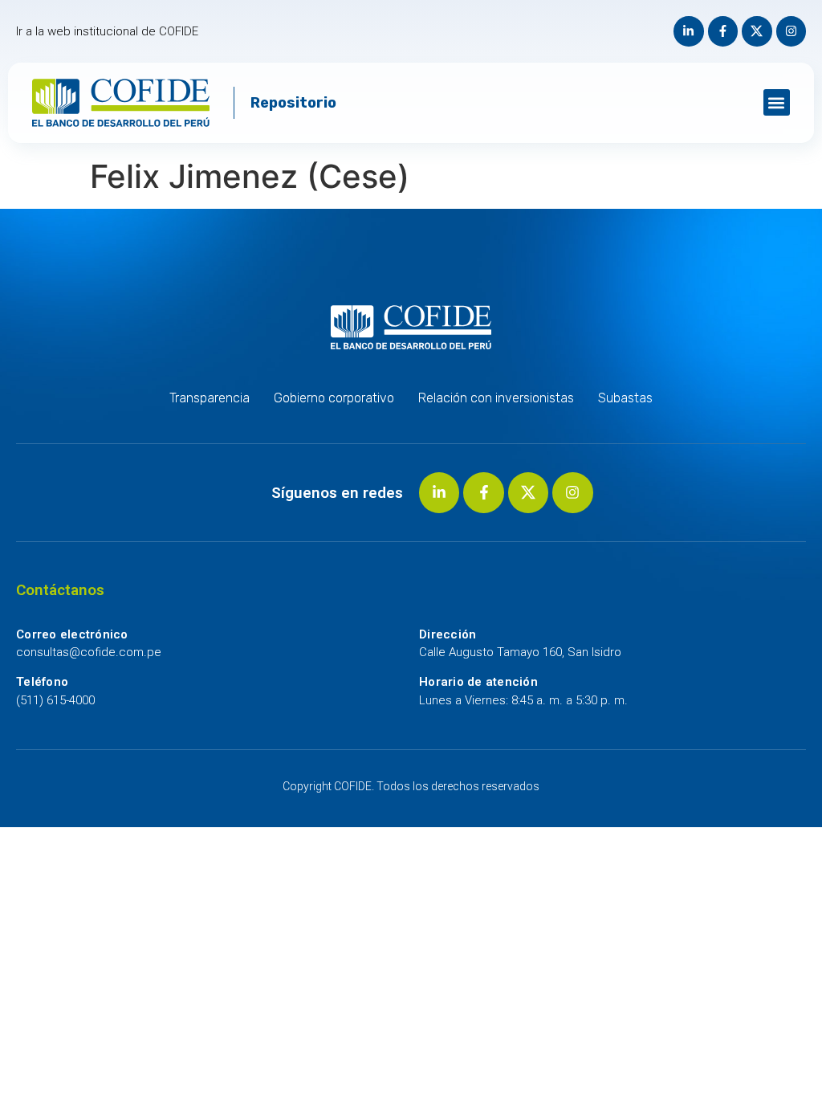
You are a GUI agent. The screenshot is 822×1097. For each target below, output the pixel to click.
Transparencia (209, 398)
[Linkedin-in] (688, 31)
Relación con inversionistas (496, 398)
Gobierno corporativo (334, 398)
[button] (776, 102)
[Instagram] (791, 31)
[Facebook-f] (723, 31)
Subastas (625, 398)
